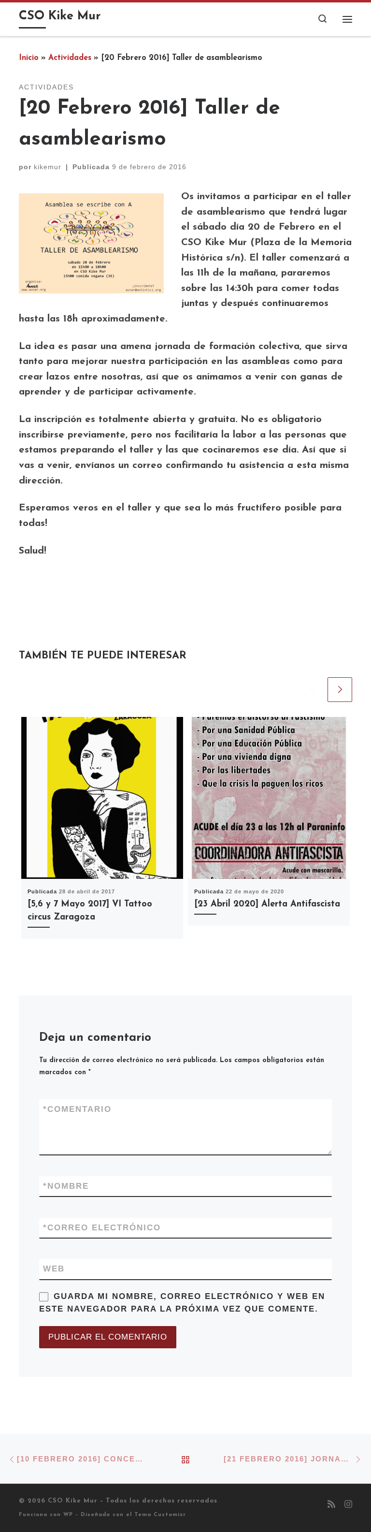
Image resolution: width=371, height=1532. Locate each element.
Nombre (66, 1186)
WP (68, 1514)
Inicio (29, 58)
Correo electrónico (102, 1227)
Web (54, 1268)
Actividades (69, 58)
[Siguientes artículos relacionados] (340, 689)
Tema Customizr (160, 1514)
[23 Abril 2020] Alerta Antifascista (267, 904)
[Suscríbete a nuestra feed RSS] (331, 1505)
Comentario (77, 1109)
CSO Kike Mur (73, 1501)
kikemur (47, 167)
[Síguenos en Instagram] (348, 1505)
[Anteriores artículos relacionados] (312, 689)
